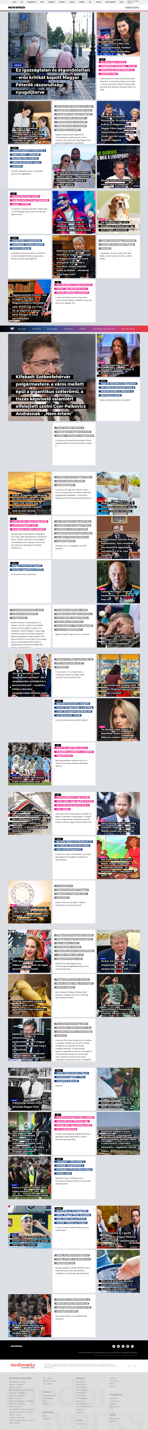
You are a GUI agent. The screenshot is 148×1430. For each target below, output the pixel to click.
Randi (99, 2)
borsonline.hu (81, 1424)
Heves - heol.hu (15, 1406)
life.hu (112, 1384)
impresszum (124, 1352)
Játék (121, 2)
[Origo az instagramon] (123, 1346)
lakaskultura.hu (81, 1387)
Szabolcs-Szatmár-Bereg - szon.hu (22, 1420)
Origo (14, 2)
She (90, 2)
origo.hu (46, 1404)
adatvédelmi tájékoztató (85, 1352)
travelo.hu (80, 1401)
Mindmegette (32, 2)
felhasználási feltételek (101, 1352)
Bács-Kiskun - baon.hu (17, 1382)
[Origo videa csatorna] (127, 1346)
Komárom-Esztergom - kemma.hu (21, 1412)
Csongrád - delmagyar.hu (18, 1393)
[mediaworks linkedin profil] (135, 1366)
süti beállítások (115, 1352)
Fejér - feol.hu (14, 1398)
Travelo (72, 2)
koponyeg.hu (114, 1401)
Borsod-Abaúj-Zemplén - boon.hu (21, 1390)
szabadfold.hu (48, 1398)
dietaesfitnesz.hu (82, 1404)
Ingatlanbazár (110, 2)
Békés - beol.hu (15, 1387)
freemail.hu (114, 1398)
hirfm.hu (113, 1421)
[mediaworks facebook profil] (129, 1366)
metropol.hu (114, 1381)
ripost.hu (113, 1378)
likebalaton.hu (81, 1393)
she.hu (112, 1386)
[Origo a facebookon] (113, 1346)
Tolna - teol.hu (14, 1423)
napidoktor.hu (81, 1395)
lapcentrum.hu (115, 1407)
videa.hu (113, 1404)
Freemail (62, 2)
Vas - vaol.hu (47, 1378)
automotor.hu (81, 1384)
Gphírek (81, 2)
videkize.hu (80, 1409)
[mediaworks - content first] (23, 1366)
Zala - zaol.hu (48, 1384)
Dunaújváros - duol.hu (17, 1395)
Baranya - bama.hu (16, 1384)
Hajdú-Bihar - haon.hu (17, 1404)
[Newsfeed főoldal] (16, 1346)
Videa (42, 2)
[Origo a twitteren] (118, 1346)
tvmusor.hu (80, 1412)
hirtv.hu (45, 1401)
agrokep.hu (47, 1418)
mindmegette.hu (82, 1398)
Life (22, 2)
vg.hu (45, 1416)
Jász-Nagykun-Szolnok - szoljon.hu (22, 1409)
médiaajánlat (133, 1352)
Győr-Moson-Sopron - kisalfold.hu (21, 1401)
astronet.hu (80, 1382)
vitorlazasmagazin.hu (84, 1406)
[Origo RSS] (132, 1346)
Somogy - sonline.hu (16, 1417)
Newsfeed (51, 2)
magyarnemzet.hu (49, 1395)
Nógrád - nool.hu (15, 1415)
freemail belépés (132, 8)
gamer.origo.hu (81, 1390)
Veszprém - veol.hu (50, 1381)
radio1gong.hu (115, 1418)
